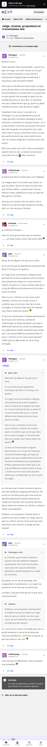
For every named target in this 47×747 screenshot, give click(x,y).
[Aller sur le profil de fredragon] (3, 37)
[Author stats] (44, 56)
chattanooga (13, 170)
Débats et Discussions (24, 38)
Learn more (5, 4)
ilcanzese (12, 223)
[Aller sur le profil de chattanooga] (4, 171)
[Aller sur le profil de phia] (4, 255)
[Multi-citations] (3, 162)
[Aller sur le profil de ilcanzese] (4, 224)
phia (10, 254)
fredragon (14, 35)
